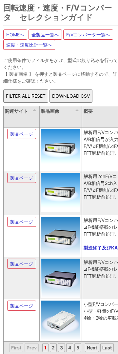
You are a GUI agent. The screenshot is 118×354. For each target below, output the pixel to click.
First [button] (16, 347)
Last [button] (107, 347)
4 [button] (69, 347)
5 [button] (77, 347)
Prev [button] (32, 347)
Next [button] (92, 347)
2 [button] (53, 347)
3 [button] (61, 347)
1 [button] (45, 347)
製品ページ (21, 134)
